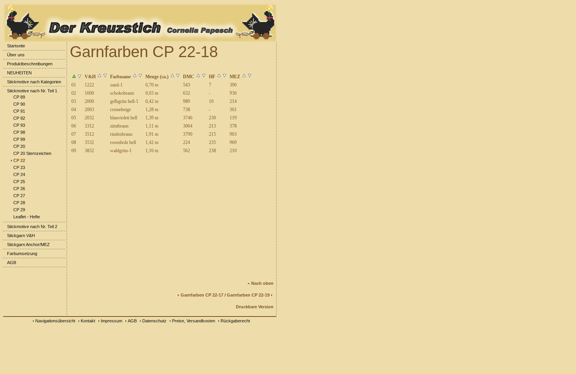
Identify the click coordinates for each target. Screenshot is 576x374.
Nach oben (262, 283)
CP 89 (19, 97)
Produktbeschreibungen (30, 63)
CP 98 (19, 132)
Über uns (16, 54)
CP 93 (19, 125)
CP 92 (19, 118)
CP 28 (19, 202)
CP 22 (19, 160)
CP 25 (19, 181)
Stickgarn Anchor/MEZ (28, 244)
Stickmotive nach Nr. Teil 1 (32, 90)
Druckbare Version (255, 306)
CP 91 (19, 111)
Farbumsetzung (22, 253)
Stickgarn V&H (21, 235)
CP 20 (19, 146)
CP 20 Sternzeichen (32, 153)
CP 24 (19, 174)
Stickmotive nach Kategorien (34, 81)
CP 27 (19, 195)
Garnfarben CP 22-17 (202, 295)
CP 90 (19, 104)
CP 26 (19, 188)
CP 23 (19, 167)
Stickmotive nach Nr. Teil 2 (32, 226)
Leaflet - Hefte (26, 216)
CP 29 (19, 209)
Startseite (16, 45)
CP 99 (19, 139)
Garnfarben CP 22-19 (248, 295)
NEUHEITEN (19, 72)
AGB (11, 262)
